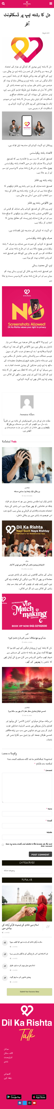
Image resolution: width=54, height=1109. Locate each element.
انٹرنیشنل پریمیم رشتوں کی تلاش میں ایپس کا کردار (27, 564)
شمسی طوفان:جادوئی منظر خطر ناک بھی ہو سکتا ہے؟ (27, 711)
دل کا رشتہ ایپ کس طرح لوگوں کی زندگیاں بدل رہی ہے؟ (29, 953)
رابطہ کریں (8, 1078)
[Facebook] (20, 1103)
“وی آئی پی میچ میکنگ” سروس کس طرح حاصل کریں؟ (27, 638)
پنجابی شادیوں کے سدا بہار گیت (20, 977)
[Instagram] (29, 1103)
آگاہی (27, 634)
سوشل (27, 561)
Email (48, 821)
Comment (48, 770)
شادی (6, 1061)
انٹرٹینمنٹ (8, 1057)
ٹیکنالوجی (27, 488)
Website (49, 833)
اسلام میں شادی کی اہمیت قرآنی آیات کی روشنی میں (20, 926)
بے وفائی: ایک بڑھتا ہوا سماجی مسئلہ (27, 491)
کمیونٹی (7, 1073)
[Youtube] (34, 1103)
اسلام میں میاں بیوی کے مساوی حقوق (22, 965)
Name (49, 809)
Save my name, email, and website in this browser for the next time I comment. (29, 845)
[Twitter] (25, 1103)
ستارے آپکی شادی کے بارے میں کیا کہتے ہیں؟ (26, 942)
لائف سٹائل (8, 1053)
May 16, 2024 (46, 33)
